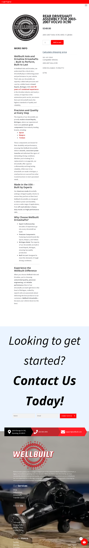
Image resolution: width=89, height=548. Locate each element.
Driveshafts (17, 495)
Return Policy (18, 527)
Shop (15, 490)
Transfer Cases (19, 498)
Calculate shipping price (55, 52)
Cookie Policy (18, 530)
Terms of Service (19, 522)
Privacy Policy (18, 525)
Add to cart (57, 42)
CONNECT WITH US (66, 416)
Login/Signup (6, 2)
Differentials (17, 492)
